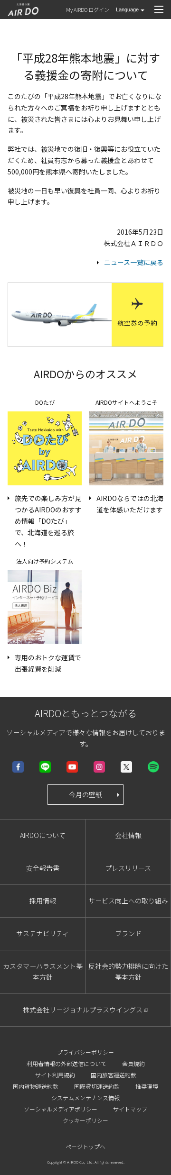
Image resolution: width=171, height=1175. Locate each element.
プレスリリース (128, 868)
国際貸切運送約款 (97, 1086)
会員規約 (133, 1063)
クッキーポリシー (85, 1120)
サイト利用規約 (55, 1075)
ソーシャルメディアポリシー (60, 1109)
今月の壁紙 (85, 794)
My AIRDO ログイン (87, 9)
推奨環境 (146, 1086)
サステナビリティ (42, 933)
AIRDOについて (43, 835)
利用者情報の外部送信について (66, 1063)
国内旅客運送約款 (113, 1075)
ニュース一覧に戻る (133, 262)
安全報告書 (42, 868)
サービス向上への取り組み (128, 900)
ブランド (128, 933)
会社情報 (128, 835)
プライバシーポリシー (85, 1052)
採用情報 (42, 900)
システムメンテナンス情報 (85, 1097)
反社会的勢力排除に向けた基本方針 (128, 971)
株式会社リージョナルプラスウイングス (82, 1009)
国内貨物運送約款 (35, 1086)
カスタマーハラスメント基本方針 (43, 971)
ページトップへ (85, 1146)
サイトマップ (130, 1109)
